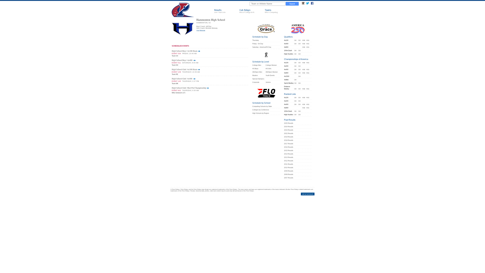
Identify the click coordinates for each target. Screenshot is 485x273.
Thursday (255, 40)
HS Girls (268, 69)
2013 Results (288, 157)
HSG (307, 40)
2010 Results (288, 167)
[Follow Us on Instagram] (303, 4)
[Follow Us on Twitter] (307, 4)
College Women (271, 65)
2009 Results (288, 171)
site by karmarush (307, 194)
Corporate (255, 82)
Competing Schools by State (262, 106)
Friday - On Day (257, 44)
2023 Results (288, 130)
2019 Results (288, 137)
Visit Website (200, 30)
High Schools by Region (260, 113)
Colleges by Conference (260, 110)
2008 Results (288, 174)
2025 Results (288, 123)
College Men (256, 65)
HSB (303, 40)
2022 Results (288, 133)
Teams (271, 11)
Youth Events (270, 75)
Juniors (268, 82)
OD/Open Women (272, 72)
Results (220, 11)
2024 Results (288, 127)
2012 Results (288, 161)
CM (295, 40)
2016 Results (288, 147)
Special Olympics (258, 79)
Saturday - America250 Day (261, 47)
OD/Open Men (257, 72)
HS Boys (255, 69)
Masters (255, 75)
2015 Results (288, 150)
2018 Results (288, 140)
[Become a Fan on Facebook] (312, 4)
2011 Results (288, 164)
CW (299, 40)
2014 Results (288, 154)
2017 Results (288, 144)
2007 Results (288, 178)
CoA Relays (246, 11)
